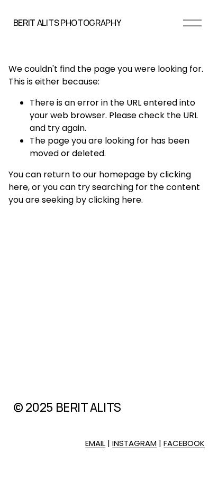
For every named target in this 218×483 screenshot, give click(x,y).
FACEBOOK (184, 443)
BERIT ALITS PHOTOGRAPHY (67, 23)
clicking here (114, 200)
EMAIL (95, 443)
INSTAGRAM (134, 443)
